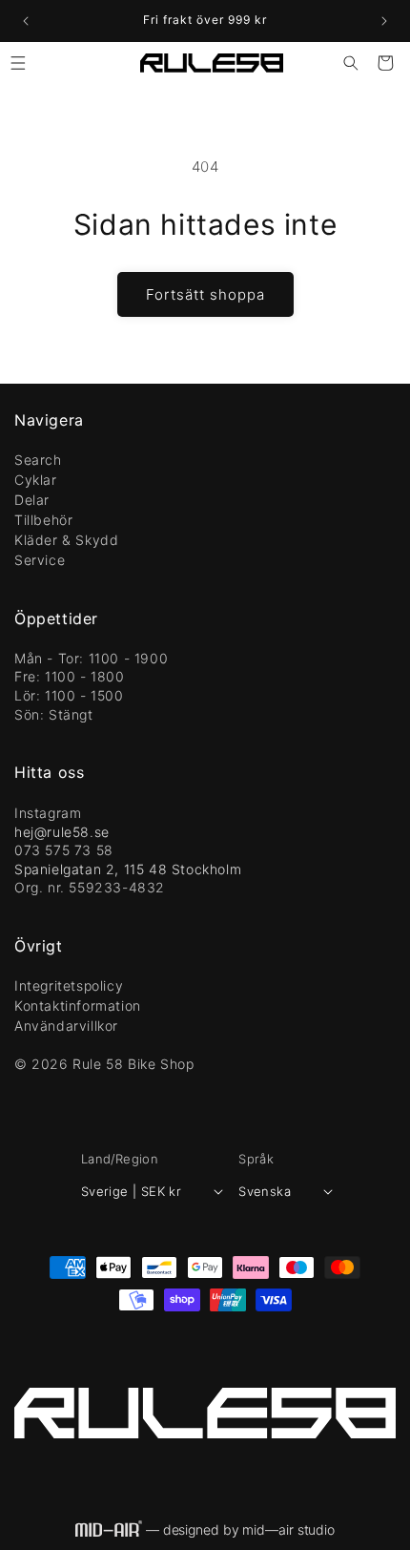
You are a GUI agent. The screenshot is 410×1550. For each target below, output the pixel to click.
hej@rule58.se (62, 832)
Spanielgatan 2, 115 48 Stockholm (127, 869)
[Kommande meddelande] (384, 21)
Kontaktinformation (77, 1005)
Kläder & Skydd (66, 540)
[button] (18, 63)
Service (39, 560)
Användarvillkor (66, 1025)
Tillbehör (43, 520)
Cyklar (35, 479)
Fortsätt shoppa (205, 294)
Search (38, 459)
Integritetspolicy (68, 985)
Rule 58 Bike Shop (133, 1064)
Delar (32, 500)
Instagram (47, 813)
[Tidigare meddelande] (26, 21)
